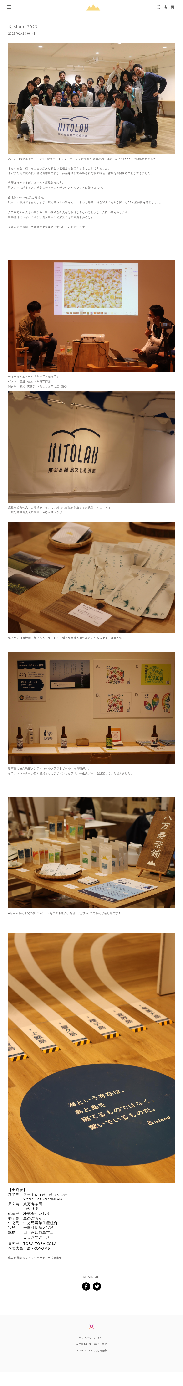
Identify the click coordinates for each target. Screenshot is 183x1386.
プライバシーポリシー (91, 1338)
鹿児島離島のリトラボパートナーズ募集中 (35, 1257)
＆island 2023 (22, 26)
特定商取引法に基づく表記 (91, 1344)
